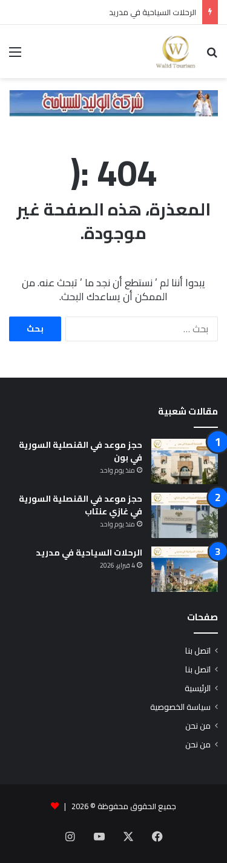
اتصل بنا (198, 650)
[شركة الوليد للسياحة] (113, 102)
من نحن (198, 725)
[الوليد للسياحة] (175, 51)
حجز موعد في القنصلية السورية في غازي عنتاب (80, 505)
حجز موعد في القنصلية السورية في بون (80, 451)
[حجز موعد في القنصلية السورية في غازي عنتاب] (184, 515)
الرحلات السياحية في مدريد (152, 12)
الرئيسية (198, 688)
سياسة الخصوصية (180, 707)
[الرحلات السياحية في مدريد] (184, 569)
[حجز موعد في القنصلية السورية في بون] (184, 461)
